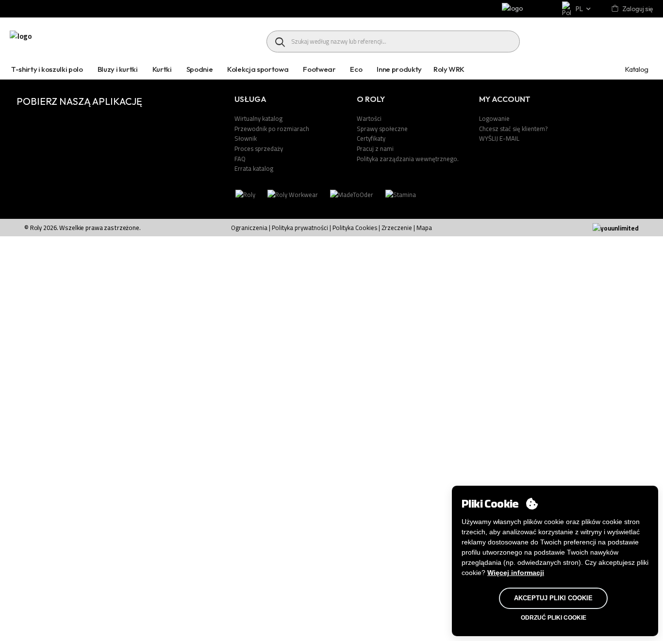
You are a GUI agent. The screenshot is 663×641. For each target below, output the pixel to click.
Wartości (369, 118)
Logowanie (494, 118)
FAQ (240, 158)
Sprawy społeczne (382, 128)
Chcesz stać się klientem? (513, 128)
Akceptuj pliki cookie (553, 598)
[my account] (616, 9)
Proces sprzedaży (258, 148)
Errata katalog (253, 168)
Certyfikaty (371, 138)
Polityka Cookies (355, 227)
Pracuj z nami (375, 148)
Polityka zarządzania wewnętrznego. (408, 158)
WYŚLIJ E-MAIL (499, 138)
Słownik (245, 138)
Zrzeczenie (396, 227)
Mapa (424, 227)
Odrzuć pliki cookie (553, 617)
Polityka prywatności (300, 227)
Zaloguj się (637, 8)
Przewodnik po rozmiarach (271, 128)
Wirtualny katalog (258, 118)
